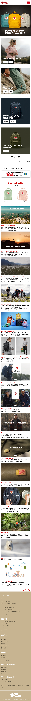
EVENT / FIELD (4, 641)
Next (17, 186)
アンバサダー (4, 615)
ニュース (3, 637)
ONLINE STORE (5, 661)
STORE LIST (4, 655)
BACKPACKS (6, 121)
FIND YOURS (6, 151)
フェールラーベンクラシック (8, 607)
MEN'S (11, 61)
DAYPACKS (13, 121)
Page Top (24, 590)
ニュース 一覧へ (25, 161)
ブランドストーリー (6, 598)
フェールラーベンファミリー (8, 621)
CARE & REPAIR (5, 629)
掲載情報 (3, 647)
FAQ (2, 631)
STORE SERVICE (5, 657)
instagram (3, 671)
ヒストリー (4, 600)
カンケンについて (5, 625)
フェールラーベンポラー (7, 609)
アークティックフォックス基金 (8, 603)
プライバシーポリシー (6, 681)
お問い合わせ (4, 679)
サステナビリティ (5, 601)
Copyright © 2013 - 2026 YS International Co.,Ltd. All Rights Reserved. (15, 699)
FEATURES (3, 639)
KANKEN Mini (8, 202)
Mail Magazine (4, 667)
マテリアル (4, 623)
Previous (15, 186)
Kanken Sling (22, 202)
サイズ (3, 627)
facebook (3, 669)
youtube (3, 673)
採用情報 (3, 649)
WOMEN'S (5, 61)
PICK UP (3, 643)
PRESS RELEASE (5, 645)
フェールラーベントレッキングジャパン (10, 611)
